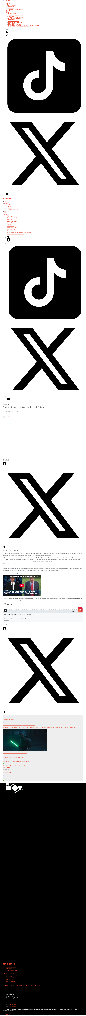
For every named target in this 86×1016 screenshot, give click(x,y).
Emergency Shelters (15, 24)
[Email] (6, 548)
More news (6, 767)
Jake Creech (7, 416)
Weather (11, 8)
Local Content (9, 982)
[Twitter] (43, 545)
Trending (11, 6)
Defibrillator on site (15, 18)
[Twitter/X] (44, 192)
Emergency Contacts (15, 22)
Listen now (6, 198)
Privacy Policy (9, 976)
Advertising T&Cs (10, 979)
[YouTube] (7, 195)
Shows (8, 3)
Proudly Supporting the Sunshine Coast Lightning (24, 25)
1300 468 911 (12, 1006)
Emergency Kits (13, 23)
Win (7, 11)
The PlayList (12, 13)
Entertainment (9, 413)
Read (7, 4)
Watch (8, 10)
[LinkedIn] (4, 548)
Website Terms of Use (11, 981)
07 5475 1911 (12, 1004)
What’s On (11, 16)
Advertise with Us (10, 968)
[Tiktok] (44, 114)
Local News (12, 5)
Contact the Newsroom (15, 9)
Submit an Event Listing (15, 17)
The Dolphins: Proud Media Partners (19, 27)
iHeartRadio (8, 1014)
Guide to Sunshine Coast (16, 15)
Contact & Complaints (11, 967)
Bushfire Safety (13, 21)
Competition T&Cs (10, 978)
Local (7, 12)
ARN (7, 1012)
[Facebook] (7, 33)
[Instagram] (7, 36)
